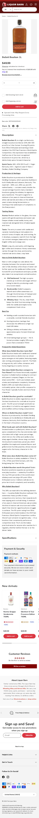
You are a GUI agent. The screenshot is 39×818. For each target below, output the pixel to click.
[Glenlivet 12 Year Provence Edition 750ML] (28, 599)
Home (4, 16)
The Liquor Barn (11, 801)
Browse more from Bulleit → (12, 75)
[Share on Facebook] (13, 126)
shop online (32, 699)
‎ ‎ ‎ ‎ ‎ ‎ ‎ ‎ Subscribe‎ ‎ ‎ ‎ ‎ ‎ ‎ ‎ (29, 735)
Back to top (19, 746)
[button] (31, 4)
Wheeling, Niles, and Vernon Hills (14, 688)
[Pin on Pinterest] (17, 126)
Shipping (5, 66)
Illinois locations (20, 699)
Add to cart (19, 107)
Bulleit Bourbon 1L (12, 16)
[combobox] (19, 9)
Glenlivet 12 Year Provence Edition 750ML (28, 614)
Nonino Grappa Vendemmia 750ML (9, 614)
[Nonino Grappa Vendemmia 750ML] (10, 599)
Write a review (19, 666)
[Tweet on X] (9, 126)
